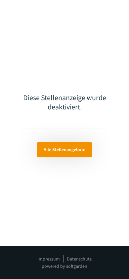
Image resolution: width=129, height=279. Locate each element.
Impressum (48, 259)
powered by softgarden (64, 266)
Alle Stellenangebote (64, 149)
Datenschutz (79, 259)
